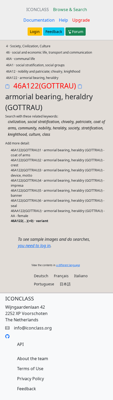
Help (63, 20)
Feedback (53, 31)
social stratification (43, 121)
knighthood (17, 134)
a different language (68, 265)
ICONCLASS (37, 9)
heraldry (59, 127)
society (73, 127)
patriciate (83, 121)
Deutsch (41, 275)
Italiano (81, 275)
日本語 (65, 283)
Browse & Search (70, 9)
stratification (91, 127)
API (20, 344)
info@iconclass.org (33, 328)
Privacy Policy (30, 379)
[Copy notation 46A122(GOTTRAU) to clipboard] (8, 87)
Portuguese (44, 283)
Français (61, 275)
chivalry (67, 121)
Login (35, 31)
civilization (16, 121)
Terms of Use (30, 368)
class (46, 134)
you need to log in (34, 245)
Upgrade (81, 20)
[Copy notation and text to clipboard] (81, 87)
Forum (77, 31)
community (27, 127)
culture (34, 134)
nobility (44, 127)
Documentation (39, 20)
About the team (32, 358)
